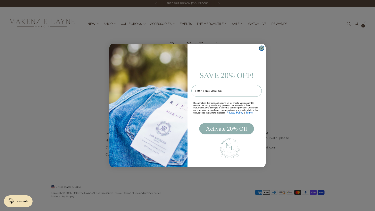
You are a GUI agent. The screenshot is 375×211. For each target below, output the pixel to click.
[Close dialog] (261, 48)
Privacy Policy (235, 112)
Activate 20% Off (226, 128)
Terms (249, 112)
